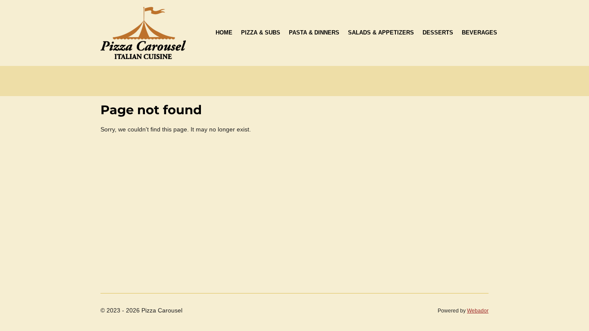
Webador (478, 310)
